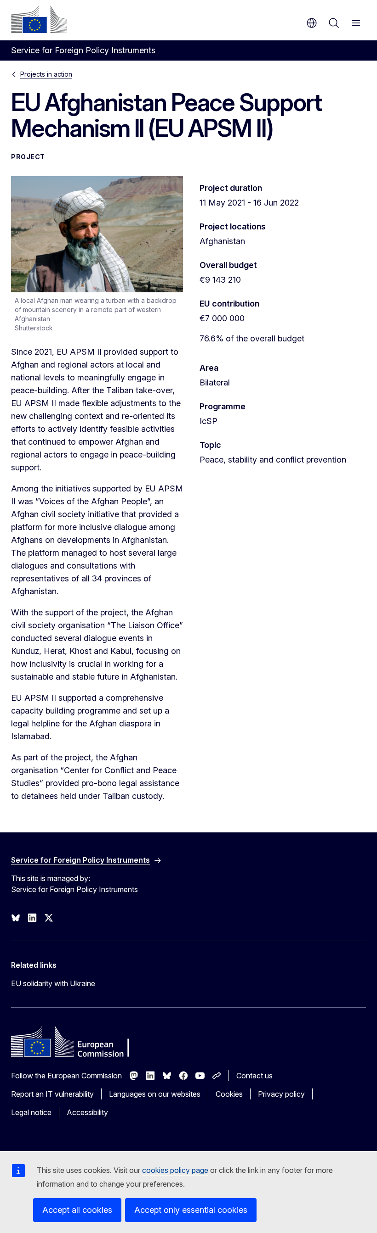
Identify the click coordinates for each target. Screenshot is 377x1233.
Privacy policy (281, 1094)
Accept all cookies (77, 1210)
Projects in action (46, 74)
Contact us (254, 1075)
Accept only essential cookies (190, 1210)
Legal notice (31, 1112)
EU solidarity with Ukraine (53, 983)
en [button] (312, 23)
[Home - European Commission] (39, 19)
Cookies (229, 1094)
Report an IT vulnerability (52, 1094)
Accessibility (87, 1112)
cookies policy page (175, 1170)
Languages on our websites (154, 1094)
